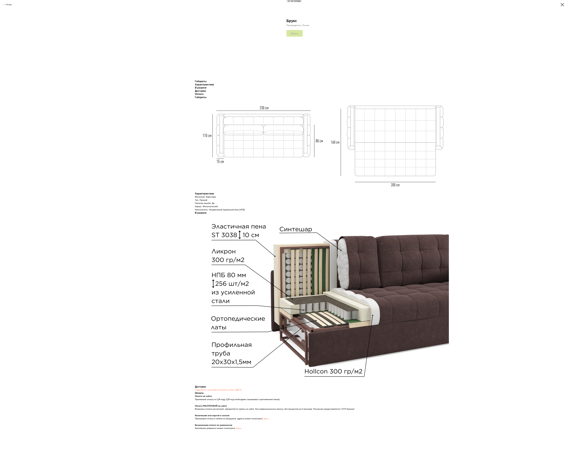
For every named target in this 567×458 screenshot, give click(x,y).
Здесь (266, 418)
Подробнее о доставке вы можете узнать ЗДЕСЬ (218, 390)
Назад (9, 4)
